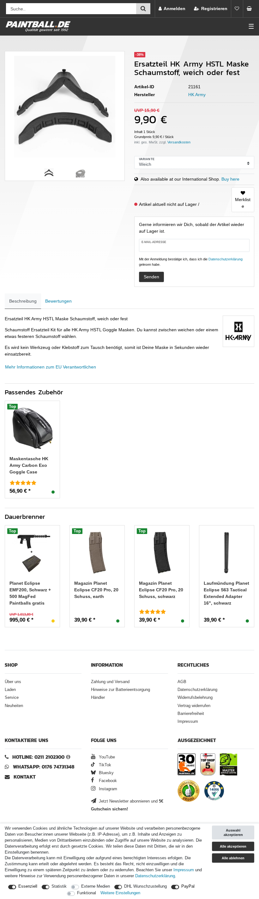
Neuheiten (14, 706)
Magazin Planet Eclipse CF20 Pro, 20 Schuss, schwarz (161, 590)
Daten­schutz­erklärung (155, 876)
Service (12, 697)
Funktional (86, 893)
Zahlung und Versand (110, 682)
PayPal (188, 886)
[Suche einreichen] (143, 8)
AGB (182, 682)
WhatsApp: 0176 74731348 (44, 766)
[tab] (23, 301)
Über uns (13, 682)
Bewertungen (58, 301)
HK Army (197, 94)
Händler (98, 697)
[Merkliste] (237, 8)
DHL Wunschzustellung (145, 886)
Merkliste (242, 203)
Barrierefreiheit (191, 713)
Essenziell (27, 886)
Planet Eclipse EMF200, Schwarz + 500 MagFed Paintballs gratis (30, 593)
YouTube (106, 757)
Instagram (107, 789)
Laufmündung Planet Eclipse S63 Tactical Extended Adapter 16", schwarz (226, 593)
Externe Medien (95, 886)
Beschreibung (23, 301)
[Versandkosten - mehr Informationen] (178, 142)
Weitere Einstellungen (120, 893)
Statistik (59, 886)
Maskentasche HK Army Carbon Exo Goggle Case (28, 465)
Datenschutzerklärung (197, 689)
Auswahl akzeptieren (233, 832)
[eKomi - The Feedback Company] (189, 792)
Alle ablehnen (233, 858)
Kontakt (25, 776)
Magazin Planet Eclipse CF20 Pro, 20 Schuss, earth (96, 590)
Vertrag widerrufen (194, 706)
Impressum (188, 721)
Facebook (107, 781)
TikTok (104, 765)
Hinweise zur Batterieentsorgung (120, 689)
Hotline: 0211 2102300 (38, 757)
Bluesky (106, 773)
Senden (151, 276)
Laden (10, 689)
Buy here (230, 179)
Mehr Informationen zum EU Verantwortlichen (50, 366)
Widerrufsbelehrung (195, 697)
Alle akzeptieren (233, 846)
